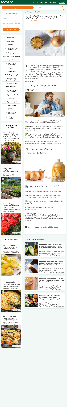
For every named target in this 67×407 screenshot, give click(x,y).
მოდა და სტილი (11, 71)
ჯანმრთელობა (11, 105)
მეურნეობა (11, 44)
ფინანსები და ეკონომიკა (11, 56)
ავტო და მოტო (11, 68)
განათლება (11, 98)
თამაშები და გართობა (11, 95)
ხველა (37, 227)
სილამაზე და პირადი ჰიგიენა (11, 117)
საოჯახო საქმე (11, 86)
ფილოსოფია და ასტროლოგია (11, 90)
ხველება (43, 227)
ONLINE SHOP (11, 41)
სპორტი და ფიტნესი (11, 102)
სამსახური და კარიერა (11, 75)
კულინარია (11, 108)
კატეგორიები (18, 8)
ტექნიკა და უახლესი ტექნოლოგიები (11, 48)
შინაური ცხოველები (11, 53)
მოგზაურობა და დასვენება (11, 63)
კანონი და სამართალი (11, 60)
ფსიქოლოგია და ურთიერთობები (11, 79)
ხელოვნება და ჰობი (11, 83)
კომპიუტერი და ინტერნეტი (11, 112)
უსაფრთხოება (11, 37)
